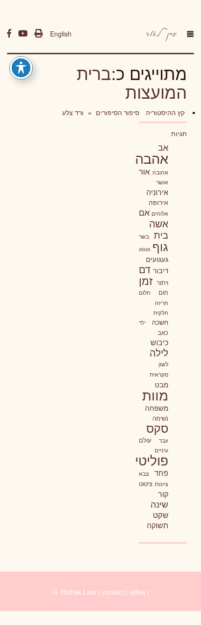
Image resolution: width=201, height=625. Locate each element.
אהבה (151, 157)
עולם (145, 440)
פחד (161, 472)
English (61, 33)
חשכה (160, 322)
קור (163, 493)
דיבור (160, 270)
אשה (158, 223)
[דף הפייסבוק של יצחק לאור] (9, 33)
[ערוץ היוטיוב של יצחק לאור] (23, 33)
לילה (159, 352)
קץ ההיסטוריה (164, 112)
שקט (160, 514)
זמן (145, 280)
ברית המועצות (132, 82)
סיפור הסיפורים (116, 112)
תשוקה (157, 525)
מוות (155, 394)
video (137, 591)
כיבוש (159, 342)
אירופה (158, 202)
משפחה (156, 408)
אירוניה (157, 192)
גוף (160, 246)
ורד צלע (73, 112)
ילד (142, 322)
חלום (145, 292)
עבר (163, 440)
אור (144, 171)
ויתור (162, 282)
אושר (162, 182)
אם (144, 212)
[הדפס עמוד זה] (39, 33)
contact (113, 591)
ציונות (161, 483)
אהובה (160, 172)
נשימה (160, 418)
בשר (144, 236)
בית (161, 234)
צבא (144, 473)
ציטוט (145, 483)
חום (163, 292)
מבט (161, 384)
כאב (163, 332)
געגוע (145, 249)
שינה (159, 503)
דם (145, 269)
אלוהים (159, 213)
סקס (157, 428)
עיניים (161, 450)
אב (163, 147)
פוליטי (151, 460)
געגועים (157, 259)
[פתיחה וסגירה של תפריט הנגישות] (21, 68)
